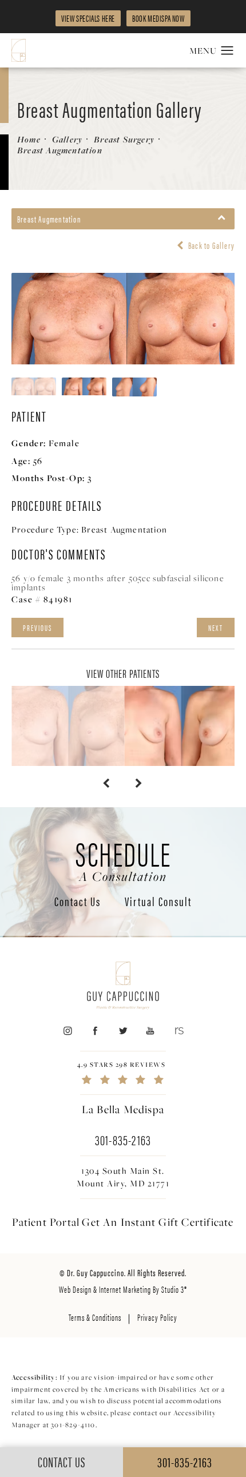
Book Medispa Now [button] (158, 18)
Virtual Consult (158, 902)
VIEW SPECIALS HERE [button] (88, 18)
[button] (227, 50)
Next (215, 627)
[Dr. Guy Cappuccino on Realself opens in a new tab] (178, 1031)
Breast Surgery (124, 139)
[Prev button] (107, 783)
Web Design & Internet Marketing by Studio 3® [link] (123, 1289)
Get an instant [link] (157, 1222)
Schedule (123, 859)
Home (29, 139)
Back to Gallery (211, 245)
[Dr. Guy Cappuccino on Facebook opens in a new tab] (95, 1031)
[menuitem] (67, 1031)
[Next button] (139, 783)
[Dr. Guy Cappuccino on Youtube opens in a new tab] (150, 1031)
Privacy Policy (157, 1317)
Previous (37, 627)
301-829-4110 (73, 1425)
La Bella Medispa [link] (123, 1109)
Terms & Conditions (95, 1317)
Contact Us (77, 902)
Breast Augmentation (59, 150)
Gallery (67, 139)
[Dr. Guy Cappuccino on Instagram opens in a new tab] (67, 1031)
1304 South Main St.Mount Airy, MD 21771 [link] (123, 1177)
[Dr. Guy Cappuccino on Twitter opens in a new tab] (122, 1031)
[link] (123, 1073)
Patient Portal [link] (46, 1222)
